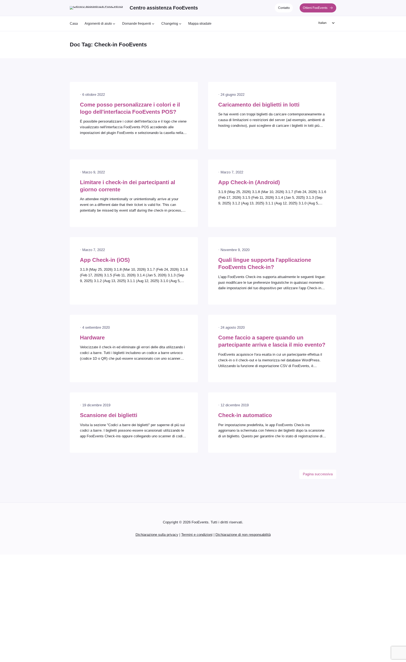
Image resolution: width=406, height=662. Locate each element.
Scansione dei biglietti (108, 415)
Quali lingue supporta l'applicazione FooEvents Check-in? (264, 263)
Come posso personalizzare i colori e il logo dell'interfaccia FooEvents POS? (130, 108)
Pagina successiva (318, 474)
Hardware (92, 337)
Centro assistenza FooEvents (164, 8)
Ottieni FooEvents (315, 7)
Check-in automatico (245, 415)
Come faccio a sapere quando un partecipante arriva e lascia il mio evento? (271, 341)
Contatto (284, 7)
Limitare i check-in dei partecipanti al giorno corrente (127, 186)
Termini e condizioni (197, 535)
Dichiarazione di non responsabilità (243, 535)
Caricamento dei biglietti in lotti (258, 104)
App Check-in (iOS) (105, 260)
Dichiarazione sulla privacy (157, 535)
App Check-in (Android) (249, 182)
